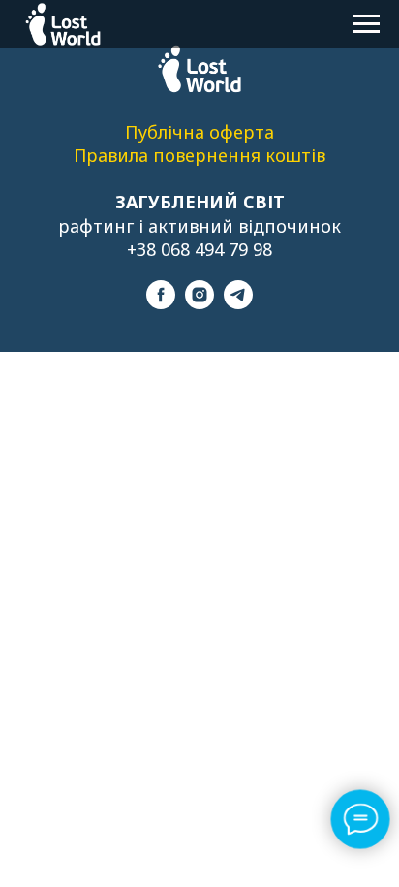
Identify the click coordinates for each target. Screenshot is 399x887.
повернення (209, 155)
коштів (295, 155)
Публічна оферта (199, 131)
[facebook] (160, 304)
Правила (113, 155)
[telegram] (238, 304)
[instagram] (199, 304)
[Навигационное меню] (366, 24)
